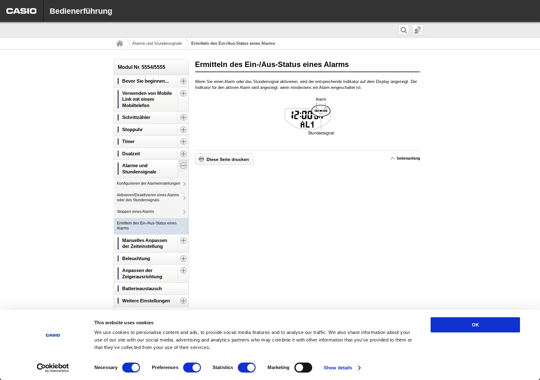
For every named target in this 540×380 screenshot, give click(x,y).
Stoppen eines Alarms (135, 211)
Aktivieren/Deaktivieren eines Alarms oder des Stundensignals (148, 197)
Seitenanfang (408, 158)
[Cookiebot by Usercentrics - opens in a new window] (53, 367)
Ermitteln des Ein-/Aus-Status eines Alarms (147, 225)
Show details (338, 367)
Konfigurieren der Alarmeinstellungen (148, 183)
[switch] (192, 367)
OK (475, 324)
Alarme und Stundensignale (157, 43)
